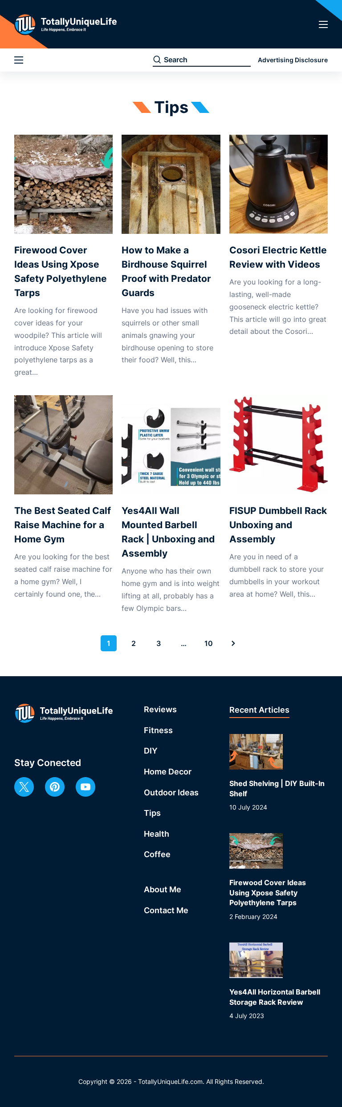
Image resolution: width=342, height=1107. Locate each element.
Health (156, 833)
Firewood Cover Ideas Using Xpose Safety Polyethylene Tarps (60, 271)
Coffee (157, 854)
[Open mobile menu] (323, 24)
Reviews (160, 709)
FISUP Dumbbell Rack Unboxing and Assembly (278, 525)
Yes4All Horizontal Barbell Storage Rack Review (274, 996)
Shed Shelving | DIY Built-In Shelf (277, 788)
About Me (162, 889)
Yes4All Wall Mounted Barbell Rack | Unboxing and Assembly (168, 532)
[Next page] (233, 643)
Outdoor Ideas (171, 792)
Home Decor (167, 771)
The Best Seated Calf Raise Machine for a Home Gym (62, 525)
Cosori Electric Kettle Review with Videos (278, 257)
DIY (151, 750)
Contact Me (166, 910)
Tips (152, 813)
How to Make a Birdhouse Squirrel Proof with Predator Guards (166, 271)
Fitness (158, 730)
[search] (157, 60)
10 (208, 643)
